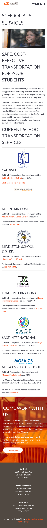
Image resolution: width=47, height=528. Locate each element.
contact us (13, 392)
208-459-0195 (10, 267)
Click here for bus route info (13, 183)
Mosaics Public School (11, 375)
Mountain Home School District (15, 217)
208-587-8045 (15, 224)
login (27, 521)
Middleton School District (12, 259)
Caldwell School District (12, 178)
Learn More (13, 450)
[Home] (7, 4)
